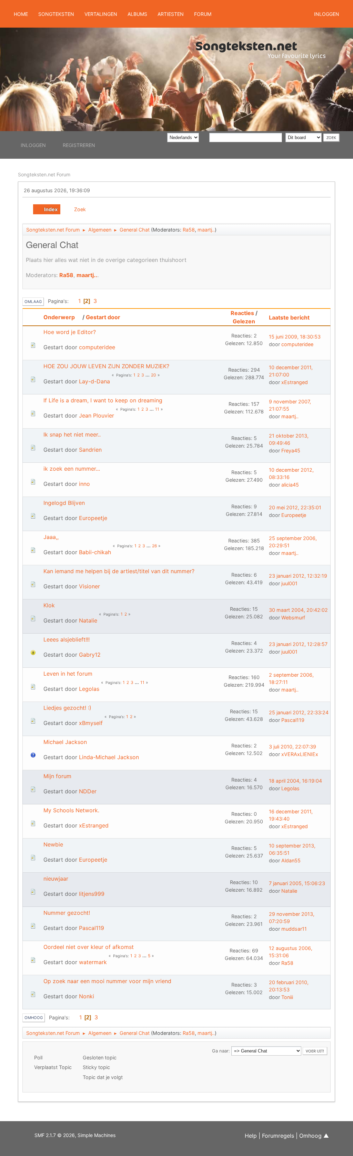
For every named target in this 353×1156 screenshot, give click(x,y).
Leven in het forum (67, 673)
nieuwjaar (55, 878)
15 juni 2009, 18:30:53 (295, 337)
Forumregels (278, 1135)
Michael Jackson (65, 741)
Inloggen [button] (326, 14)
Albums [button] (137, 14)
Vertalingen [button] (100, 14)
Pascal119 (292, 720)
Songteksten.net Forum (44, 174)
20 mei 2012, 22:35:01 (295, 507)
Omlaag (33, 301)
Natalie (88, 620)
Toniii (287, 997)
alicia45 (290, 485)
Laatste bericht (289, 317)
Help (251, 1135)
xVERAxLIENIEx (299, 754)
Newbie (53, 844)
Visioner (89, 586)
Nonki (86, 996)
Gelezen (244, 321)
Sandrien (90, 449)
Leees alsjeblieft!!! (66, 639)
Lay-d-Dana (94, 381)
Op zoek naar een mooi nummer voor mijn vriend (107, 981)
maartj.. (206, 230)
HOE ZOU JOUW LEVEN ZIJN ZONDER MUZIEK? (106, 366)
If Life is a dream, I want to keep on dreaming (102, 400)
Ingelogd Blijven (64, 502)
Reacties (242, 313)
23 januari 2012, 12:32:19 (298, 576)
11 (157, 409)
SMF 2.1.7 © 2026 (54, 1135)
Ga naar (220, 1051)
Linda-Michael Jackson (109, 757)
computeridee (97, 347)
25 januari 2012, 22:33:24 (299, 712)
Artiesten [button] (171, 14)
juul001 (289, 583)
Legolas (89, 688)
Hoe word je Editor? (69, 332)
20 (153, 375)
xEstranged (294, 382)
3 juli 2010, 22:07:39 (292, 747)
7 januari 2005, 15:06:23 (297, 883)
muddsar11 (294, 929)
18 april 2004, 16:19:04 (295, 781)
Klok (49, 605)
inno (84, 483)
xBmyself (91, 722)
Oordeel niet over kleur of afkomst (88, 946)
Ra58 (189, 230)
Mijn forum (57, 776)
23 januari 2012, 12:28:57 (298, 644)
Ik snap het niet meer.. (72, 434)
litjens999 (91, 893)
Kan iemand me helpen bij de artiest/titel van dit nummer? (118, 571)
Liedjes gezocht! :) (67, 707)
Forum (202, 14)
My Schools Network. (71, 810)
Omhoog (33, 1017)
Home (21, 14)
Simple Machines (96, 1135)
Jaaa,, (51, 536)
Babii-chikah (95, 552)
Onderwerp (59, 317)
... (148, 375)
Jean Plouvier (96, 415)
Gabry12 (90, 654)
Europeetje (93, 518)
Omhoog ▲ (314, 1135)
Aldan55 (291, 860)
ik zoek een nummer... (71, 468)
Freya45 (290, 450)
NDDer (88, 791)
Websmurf (293, 617)
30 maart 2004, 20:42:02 (298, 610)
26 (154, 545)
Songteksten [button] (56, 14)
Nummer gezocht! (66, 912)
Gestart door (103, 317)
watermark (93, 962)
